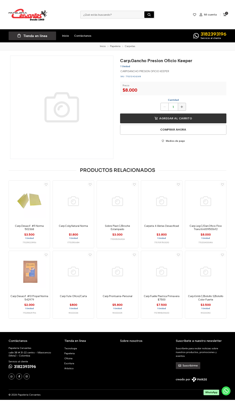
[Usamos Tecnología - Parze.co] (191, 379)
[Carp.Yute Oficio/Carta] (73, 271)
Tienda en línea (35, 36)
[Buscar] (149, 14)
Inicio (65, 35)
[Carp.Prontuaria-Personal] (117, 271)
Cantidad (173, 100)
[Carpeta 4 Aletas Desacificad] (161, 201)
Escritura (69, 363)
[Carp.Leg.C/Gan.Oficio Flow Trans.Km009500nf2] (205, 201)
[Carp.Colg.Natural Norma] (73, 201)
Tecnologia (70, 348)
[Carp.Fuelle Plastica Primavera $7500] (161, 271)
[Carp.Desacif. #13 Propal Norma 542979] (29, 271)
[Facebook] (19, 376)
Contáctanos (82, 35)
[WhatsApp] (11, 376)
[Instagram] (27, 376)
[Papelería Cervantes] (28, 14)
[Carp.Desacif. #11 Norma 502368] (29, 201)
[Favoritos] (194, 14)
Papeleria (69, 353)
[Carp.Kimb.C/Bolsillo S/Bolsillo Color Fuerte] (205, 271)
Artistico (69, 368)
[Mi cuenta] (46, 184)
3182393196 (213, 34)
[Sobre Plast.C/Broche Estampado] (117, 201)
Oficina (68, 358)
